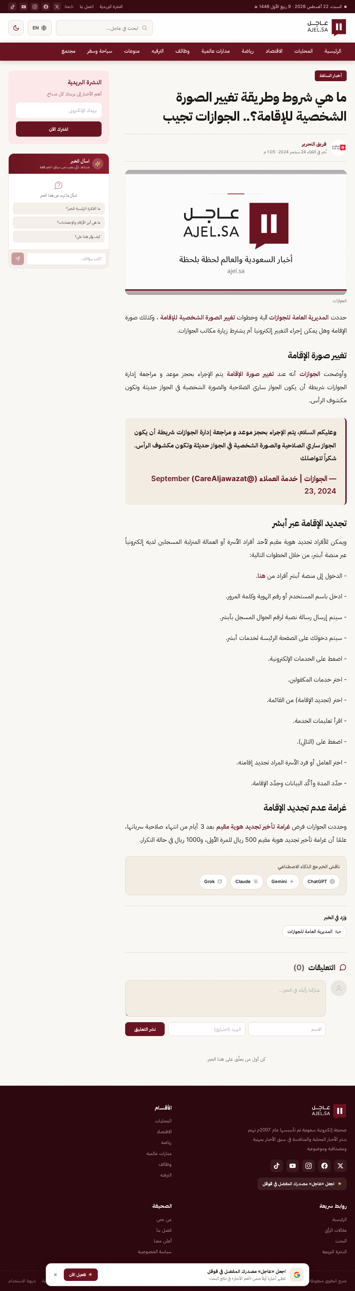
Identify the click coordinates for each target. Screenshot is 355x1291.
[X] (57, 6)
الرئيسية (332, 51)
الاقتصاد (274, 51)
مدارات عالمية (215, 51)
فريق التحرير (314, 144)
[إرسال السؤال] (17, 259)
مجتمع (68, 51)
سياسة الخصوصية (155, 1251)
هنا (262, 575)
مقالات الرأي (335, 1230)
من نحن (164, 1219)
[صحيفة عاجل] (327, 28)
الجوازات (310, 373)
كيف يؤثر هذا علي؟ (87, 236)
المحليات (303, 51)
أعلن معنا (163, 1240)
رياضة (248, 51)
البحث (341, 1240)
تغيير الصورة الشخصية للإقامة (197, 317)
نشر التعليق (145, 1029)
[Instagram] (35, 6)
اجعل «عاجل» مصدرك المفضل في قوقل (302, 1183)
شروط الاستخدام (22, 1280)
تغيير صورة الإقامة (250, 373)
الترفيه (157, 51)
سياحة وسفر (99, 51)
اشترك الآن (58, 129)
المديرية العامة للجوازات (299, 317)
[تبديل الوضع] (16, 27)
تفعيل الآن (81, 1274)
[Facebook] (46, 6)
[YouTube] (23, 6)
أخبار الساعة (331, 75)
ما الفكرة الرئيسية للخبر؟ (83, 208)
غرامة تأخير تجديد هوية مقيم (253, 826)
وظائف (182, 51)
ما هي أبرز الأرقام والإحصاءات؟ (78, 222)
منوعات (132, 51)
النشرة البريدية (111, 6)
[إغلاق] (55, 1275)
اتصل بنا (87, 6)
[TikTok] (12, 6)
